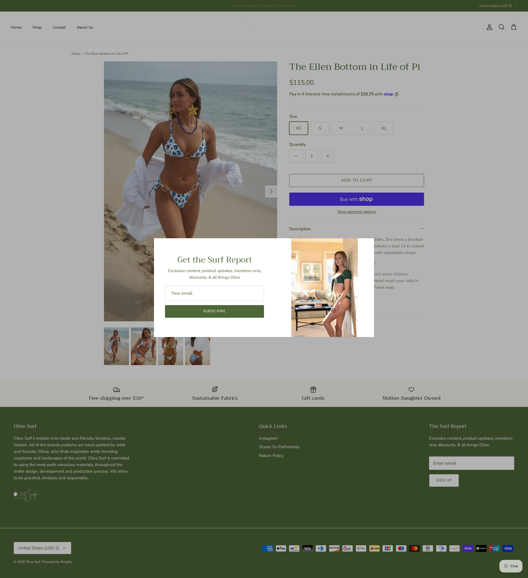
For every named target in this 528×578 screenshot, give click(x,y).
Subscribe (214, 311)
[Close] (367, 245)
